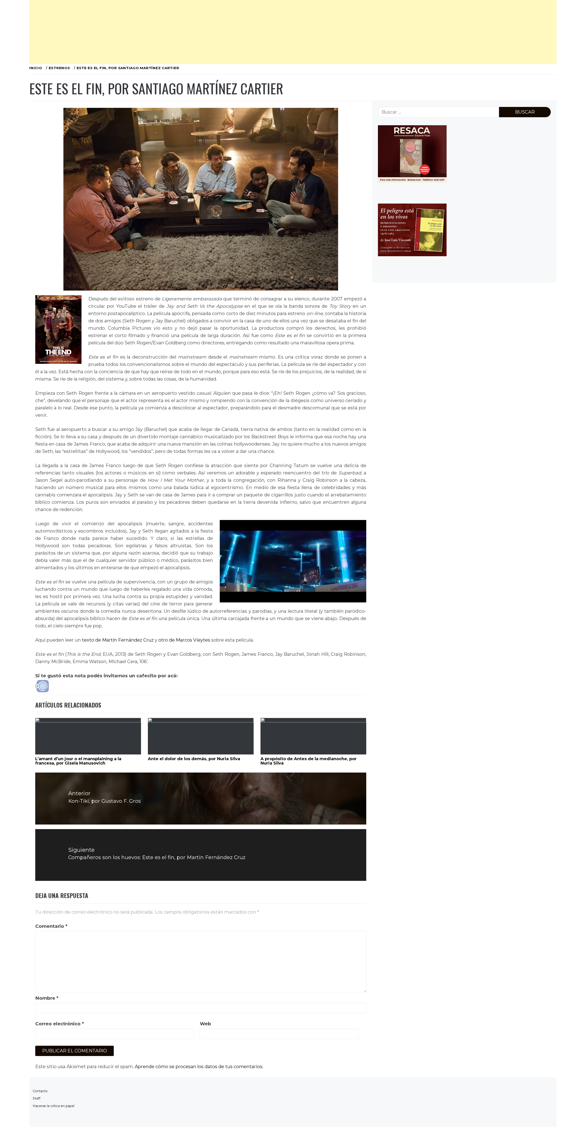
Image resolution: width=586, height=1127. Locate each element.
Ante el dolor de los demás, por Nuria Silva (194, 758)
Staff (36, 1098)
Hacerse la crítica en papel (53, 1106)
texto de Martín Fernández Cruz (118, 640)
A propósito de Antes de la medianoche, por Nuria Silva (308, 761)
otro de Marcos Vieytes (184, 640)
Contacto (40, 1091)
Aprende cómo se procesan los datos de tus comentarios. (199, 1066)
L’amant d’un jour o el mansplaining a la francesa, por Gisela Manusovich (78, 761)
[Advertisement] (166, 32)
